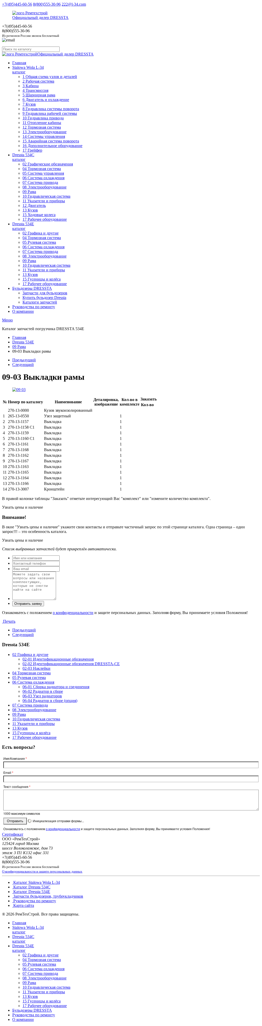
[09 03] (19, 389)
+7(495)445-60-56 (17, 4)
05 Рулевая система (39, 242)
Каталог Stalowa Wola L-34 (36, 882)
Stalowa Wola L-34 (28, 69)
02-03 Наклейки (36, 668)
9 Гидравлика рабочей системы (50, 113)
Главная (19, 63)
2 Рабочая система (38, 81)
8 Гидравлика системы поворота (51, 109)
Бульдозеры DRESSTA (32, 288)
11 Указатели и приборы (44, 201)
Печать (8, 621)
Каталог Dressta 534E (31, 891)
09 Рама (29, 191)
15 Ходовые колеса (39, 215)
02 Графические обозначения (48, 164)
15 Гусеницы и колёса (42, 279)
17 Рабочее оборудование (45, 219)
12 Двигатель (34, 205)
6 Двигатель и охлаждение (46, 99)
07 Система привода (40, 182)
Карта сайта (23, 905)
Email (8, 772)
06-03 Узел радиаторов (42, 696)
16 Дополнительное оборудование (52, 145)
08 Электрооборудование (45, 187)
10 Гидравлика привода (43, 118)
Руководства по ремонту (33, 307)
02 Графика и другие (41, 233)
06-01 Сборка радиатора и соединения (56, 687)
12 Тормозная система (42, 127)
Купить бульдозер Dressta (44, 297)
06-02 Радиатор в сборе (43, 691)
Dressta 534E (23, 226)
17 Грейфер (32, 150)
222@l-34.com (74, 4)
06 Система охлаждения (43, 178)
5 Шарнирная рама (39, 95)
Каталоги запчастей (40, 302)
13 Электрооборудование (45, 132)
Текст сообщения (16, 786)
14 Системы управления (44, 136)
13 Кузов (30, 210)
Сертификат (12, 834)
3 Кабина (31, 86)
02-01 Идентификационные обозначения (58, 659)
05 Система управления (43, 173)
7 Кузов (29, 104)
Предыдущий (24, 360)
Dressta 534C (23, 157)
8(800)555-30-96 (47, 4)
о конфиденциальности (73, 612)
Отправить (15, 821)
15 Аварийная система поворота (51, 141)
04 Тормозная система (42, 168)
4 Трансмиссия (35, 90)
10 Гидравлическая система (46, 196)
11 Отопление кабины (42, 122)
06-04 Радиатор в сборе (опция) (50, 700)
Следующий (23, 364)
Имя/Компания (15, 758)
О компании (23, 311)
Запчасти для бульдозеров (45, 293)
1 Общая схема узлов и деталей (50, 76)
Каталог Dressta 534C (31, 887)
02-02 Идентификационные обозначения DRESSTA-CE (71, 664)
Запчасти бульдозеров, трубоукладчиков (47, 896)
